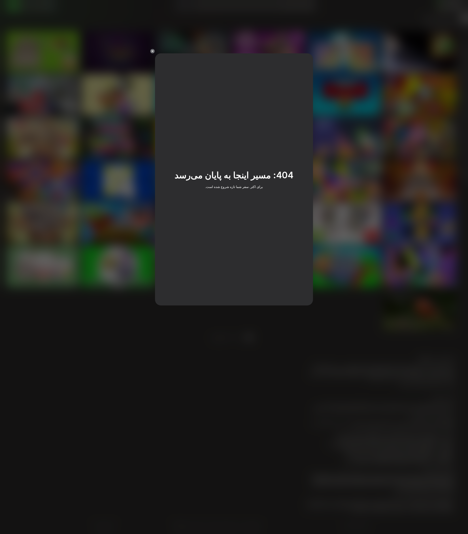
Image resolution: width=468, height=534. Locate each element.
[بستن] (152, 51)
